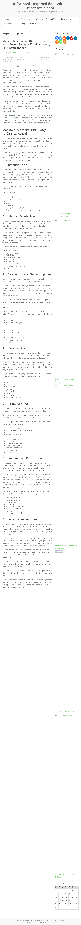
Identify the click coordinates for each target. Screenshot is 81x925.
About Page (33, 24)
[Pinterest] (72, 38)
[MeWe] (75, 38)
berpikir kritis (23, 57)
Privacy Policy (26, 19)
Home (6, 19)
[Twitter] (60, 38)
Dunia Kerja (38, 19)
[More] (64, 42)
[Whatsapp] (60, 42)
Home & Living (66, 19)
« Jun (66, 913)
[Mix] (57, 42)
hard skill (12, 118)
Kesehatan (8, 24)
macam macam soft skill (41, 59)
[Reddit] (64, 38)
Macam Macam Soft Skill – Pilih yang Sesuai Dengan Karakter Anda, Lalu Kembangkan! (26, 44)
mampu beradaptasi (8, 61)
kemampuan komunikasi (9, 59)
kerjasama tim (29, 59)
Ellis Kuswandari (10, 52)
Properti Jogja (20, 24)
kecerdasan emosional (43, 57)
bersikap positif (32, 57)
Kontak (14, 19)
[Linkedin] (68, 38)
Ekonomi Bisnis (51, 19)
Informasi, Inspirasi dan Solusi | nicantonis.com (40, 5)
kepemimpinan (21, 59)
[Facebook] (57, 38)
